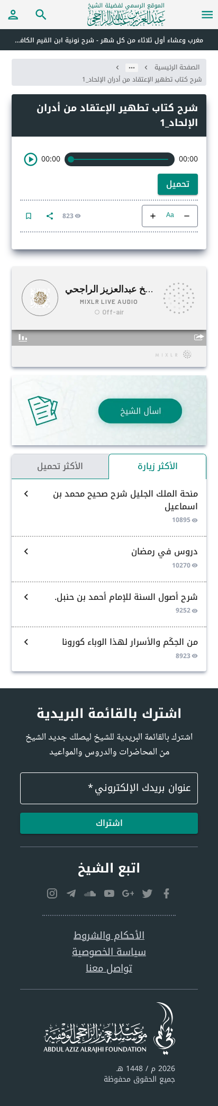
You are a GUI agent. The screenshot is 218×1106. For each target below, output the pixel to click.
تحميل (177, 184)
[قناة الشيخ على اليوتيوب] (109, 893)
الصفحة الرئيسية (177, 67)
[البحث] (41, 14)
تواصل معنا (109, 968)
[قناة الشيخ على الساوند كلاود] (89, 893)
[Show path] (131, 68)
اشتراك (109, 823)
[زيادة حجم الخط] (152, 216)
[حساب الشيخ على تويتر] (147, 893)
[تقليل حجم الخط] (186, 216)
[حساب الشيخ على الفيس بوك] (166, 893)
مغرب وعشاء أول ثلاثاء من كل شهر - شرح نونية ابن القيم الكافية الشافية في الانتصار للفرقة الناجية (101, 40)
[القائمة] (207, 14)
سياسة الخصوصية (109, 952)
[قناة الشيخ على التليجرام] (70, 893)
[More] (49, 216)
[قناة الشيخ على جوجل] (128, 893)
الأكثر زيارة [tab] (158, 466)
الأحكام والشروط (109, 936)
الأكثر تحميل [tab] (60, 466)
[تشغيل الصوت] (30, 159)
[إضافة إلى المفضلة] (28, 216)
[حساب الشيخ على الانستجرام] (51, 893)
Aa (170, 215)
